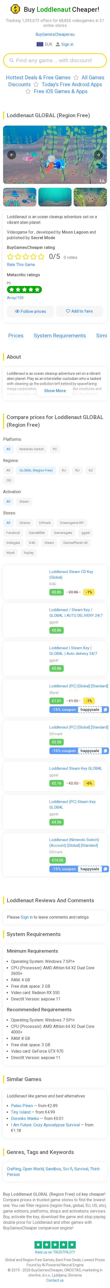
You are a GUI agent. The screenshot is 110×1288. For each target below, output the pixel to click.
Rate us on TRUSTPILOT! (55, 1252)
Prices (16, 336)
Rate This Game (21, 264)
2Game (24, 523)
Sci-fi (67, 1168)
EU (64, 470)
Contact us (55, 1280)
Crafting (14, 1168)
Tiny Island (20, 1112)
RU (77, 470)
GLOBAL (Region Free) (36, 470)
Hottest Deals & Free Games (38, 77)
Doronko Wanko (25, 1118)
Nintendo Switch (31, 449)
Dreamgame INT (72, 523)
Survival (81, 1168)
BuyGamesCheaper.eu (55, 34)
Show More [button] (55, 390)
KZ (91, 470)
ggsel (85, 533)
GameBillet (37, 533)
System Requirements (60, 336)
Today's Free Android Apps (72, 84)
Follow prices (33, 311)
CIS (8, 480)
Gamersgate (63, 533)
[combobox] (59, 60)
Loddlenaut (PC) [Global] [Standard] (78, 686)
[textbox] (59, 60)
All (8, 449)
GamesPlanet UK (75, 543)
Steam (24, 501)
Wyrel (10, 553)
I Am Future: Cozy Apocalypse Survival (45, 1124)
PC (55, 449)
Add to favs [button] (82, 311)
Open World (33, 1168)
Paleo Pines (22, 1105)
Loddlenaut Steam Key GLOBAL (75, 768)
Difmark (45, 523)
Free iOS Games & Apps (60, 91)
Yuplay (29, 553)
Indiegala (13, 543)
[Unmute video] (55, 155)
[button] (11, 154)
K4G (32, 543)
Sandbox (53, 1168)
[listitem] (19, 197)
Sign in (67, 44)
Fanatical (13, 533)
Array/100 (15, 297)
